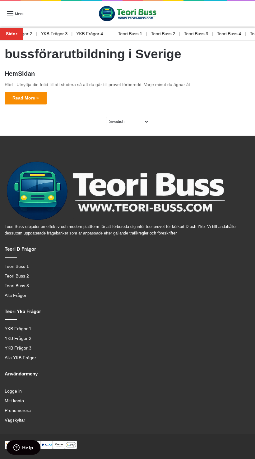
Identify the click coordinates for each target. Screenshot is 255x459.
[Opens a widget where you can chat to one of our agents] (23, 448)
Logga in (13, 391)
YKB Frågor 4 (94, 33)
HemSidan (20, 73)
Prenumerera (18, 410)
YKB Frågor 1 (18, 328)
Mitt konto (14, 401)
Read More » (25, 97)
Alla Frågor (15, 295)
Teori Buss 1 (135, 33)
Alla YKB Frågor (20, 357)
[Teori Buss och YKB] (127, 13)
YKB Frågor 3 (59, 33)
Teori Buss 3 (201, 33)
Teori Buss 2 (168, 33)
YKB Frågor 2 (24, 33)
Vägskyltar (15, 420)
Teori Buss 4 (234, 33)
